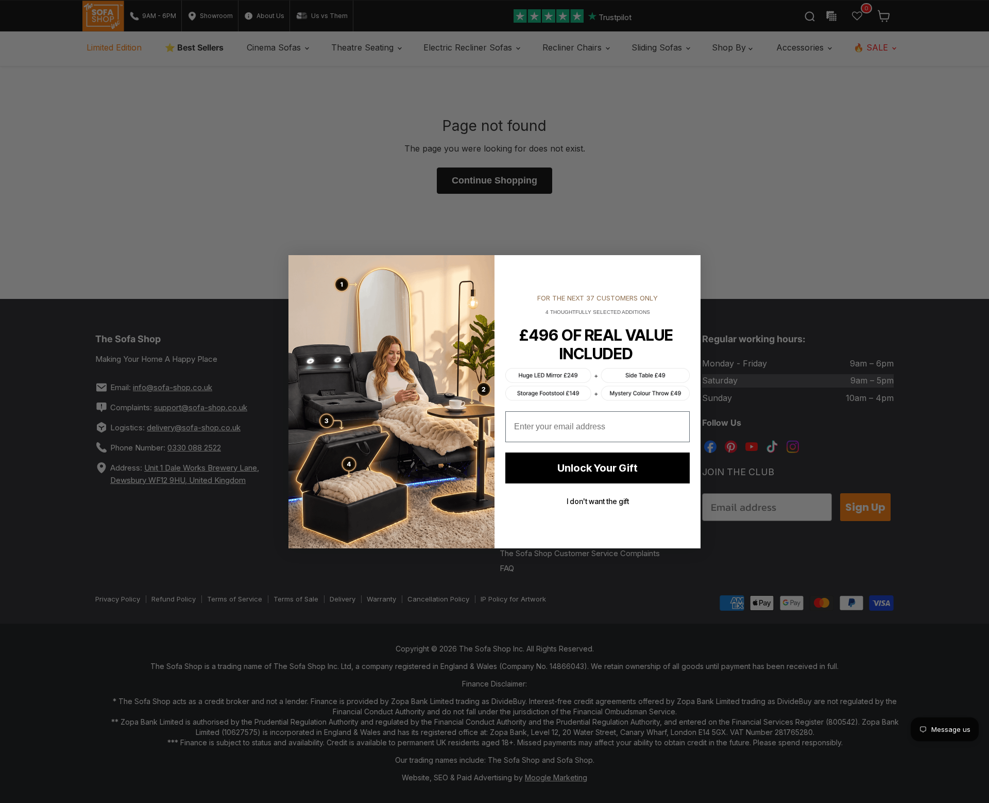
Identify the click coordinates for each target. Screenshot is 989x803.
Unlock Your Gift (597, 468)
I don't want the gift (598, 501)
